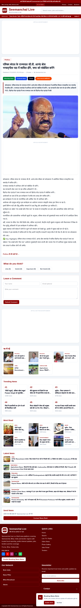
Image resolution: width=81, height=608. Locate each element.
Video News (46, 541)
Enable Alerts (49, 602)
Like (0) (8, 269)
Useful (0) (18, 269)
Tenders (44, 550)
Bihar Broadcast (9, 580)
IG (11, 554)
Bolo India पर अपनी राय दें (43, 78)
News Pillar (7, 575)
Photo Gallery (46, 544)
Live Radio (41, 4)
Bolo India (6, 570)
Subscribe (60, 581)
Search (44, 535)
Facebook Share (21, 78)
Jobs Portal (45, 547)
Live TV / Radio (47, 538)
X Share (31, 78)
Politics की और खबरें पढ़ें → (11, 254)
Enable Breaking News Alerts (13, 559)
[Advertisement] (40, 38)
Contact (70, 4)
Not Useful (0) (45, 269)
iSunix (5, 584)
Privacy (64, 4)
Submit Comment (11, 302)
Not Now (59, 602)
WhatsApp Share (9, 78)
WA (20, 554)
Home (44, 532)
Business (76, 4)
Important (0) (31, 269)
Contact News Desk (41, 518)
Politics (7, 60)
